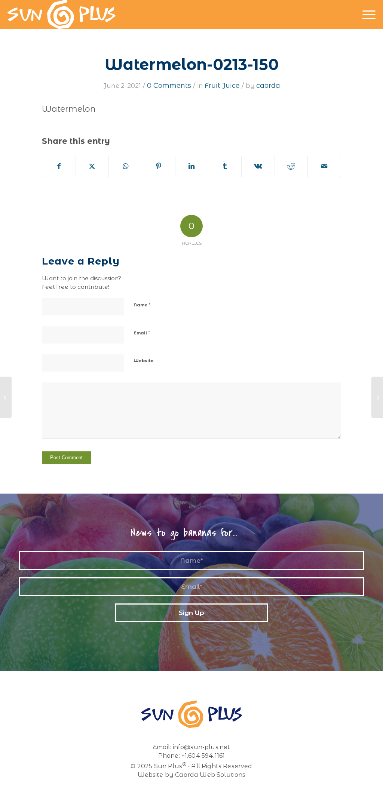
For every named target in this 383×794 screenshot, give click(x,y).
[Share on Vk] (258, 166)
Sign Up (191, 613)
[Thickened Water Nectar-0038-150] (6, 397)
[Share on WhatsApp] (125, 166)
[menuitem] (369, 14)
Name (142, 305)
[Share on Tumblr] (224, 166)
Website (144, 360)
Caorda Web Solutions (210, 774)
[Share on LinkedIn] (191, 166)
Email (142, 333)
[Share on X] (92, 166)
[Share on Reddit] (291, 166)
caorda (268, 85)
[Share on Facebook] (59, 166)
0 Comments (169, 85)
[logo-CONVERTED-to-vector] (61, 14)
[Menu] (369, 14)
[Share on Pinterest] (158, 166)
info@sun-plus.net (201, 747)
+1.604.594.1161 (203, 755)
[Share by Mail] (324, 166)
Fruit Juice (222, 85)
